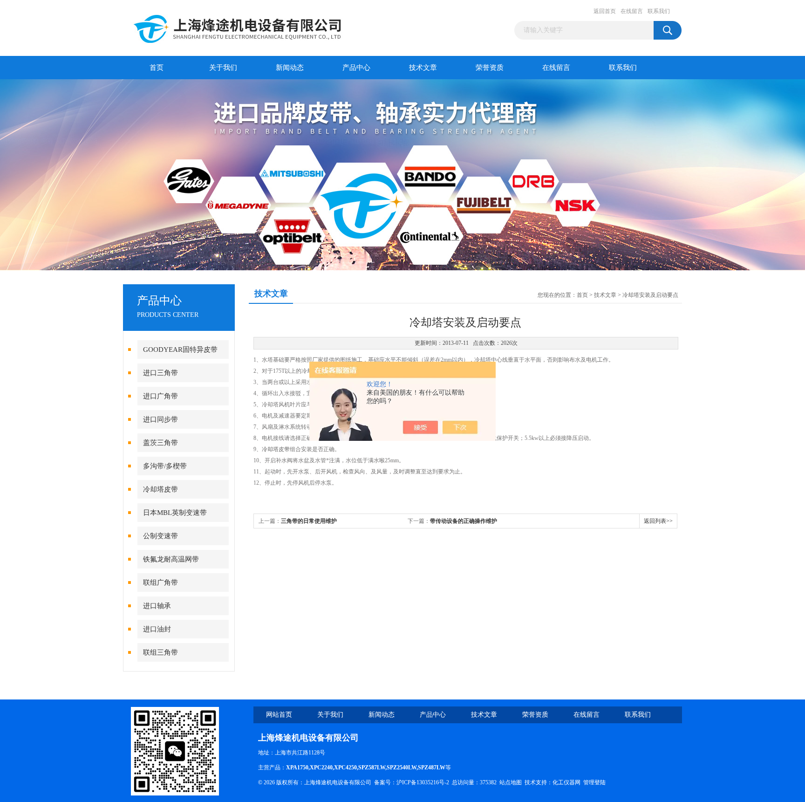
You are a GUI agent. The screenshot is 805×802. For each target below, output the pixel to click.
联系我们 (659, 11)
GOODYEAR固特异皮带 (180, 349)
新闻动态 (290, 67)
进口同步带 (160, 419)
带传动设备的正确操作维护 (463, 521)
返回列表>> (658, 521)
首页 (157, 67)
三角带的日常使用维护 (309, 521)
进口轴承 (157, 606)
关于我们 (223, 67)
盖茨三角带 (160, 442)
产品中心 (356, 67)
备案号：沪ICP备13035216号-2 (411, 782)
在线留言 (632, 11)
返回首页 (605, 11)
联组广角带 (160, 582)
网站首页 (279, 714)
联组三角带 (160, 652)
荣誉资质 (490, 67)
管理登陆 (594, 782)
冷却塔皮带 (160, 489)
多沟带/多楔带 (165, 466)
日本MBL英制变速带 (175, 512)
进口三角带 (160, 373)
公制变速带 (160, 536)
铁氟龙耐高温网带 (171, 559)
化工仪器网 (566, 782)
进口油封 (157, 629)
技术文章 (423, 67)
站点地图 (510, 782)
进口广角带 (160, 396)
